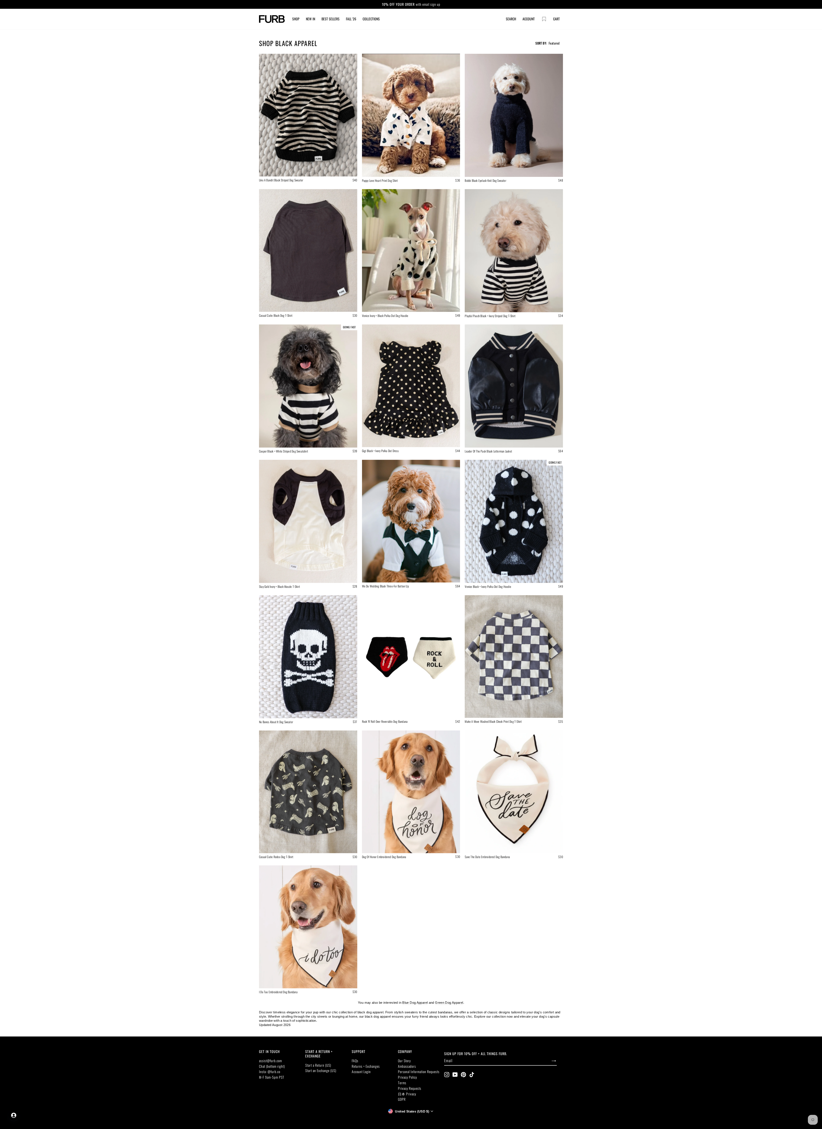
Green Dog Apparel (449, 1002)
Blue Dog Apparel (415, 1002)
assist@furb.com (270, 1060)
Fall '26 (351, 18)
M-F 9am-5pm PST (271, 1077)
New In (310, 18)
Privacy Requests (409, 1088)
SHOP (295, 18)
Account (529, 18)
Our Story (404, 1060)
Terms (402, 1082)
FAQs (355, 1060)
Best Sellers (331, 18)
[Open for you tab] (14, 1115)
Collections (371, 18)
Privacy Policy (407, 1077)
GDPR (402, 1099)
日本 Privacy (407, 1093)
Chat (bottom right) (272, 1066)
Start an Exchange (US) (320, 1070)
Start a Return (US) (318, 1065)
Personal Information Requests (418, 1071)
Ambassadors (407, 1066)
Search (511, 18)
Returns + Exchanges (366, 1066)
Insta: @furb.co (269, 1071)
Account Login (361, 1071)
